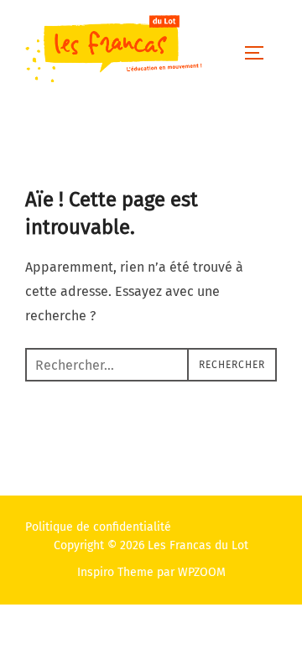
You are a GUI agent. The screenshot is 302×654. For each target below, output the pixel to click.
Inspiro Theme (115, 572)
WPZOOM (202, 572)
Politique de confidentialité (98, 527)
